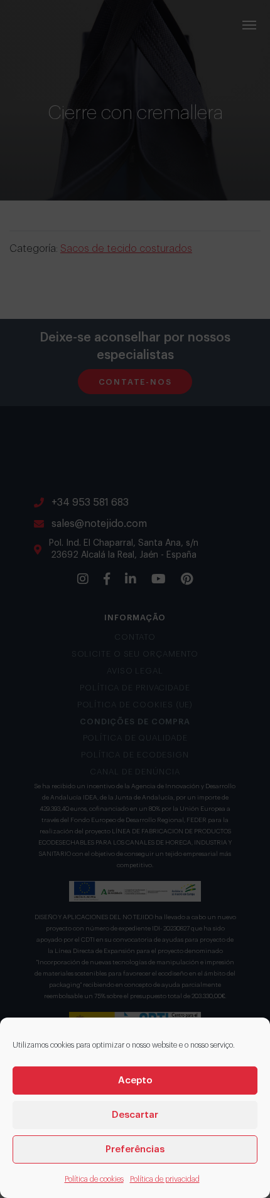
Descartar (135, 1115)
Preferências (135, 1149)
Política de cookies (94, 1179)
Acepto (135, 1080)
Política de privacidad (165, 1179)
